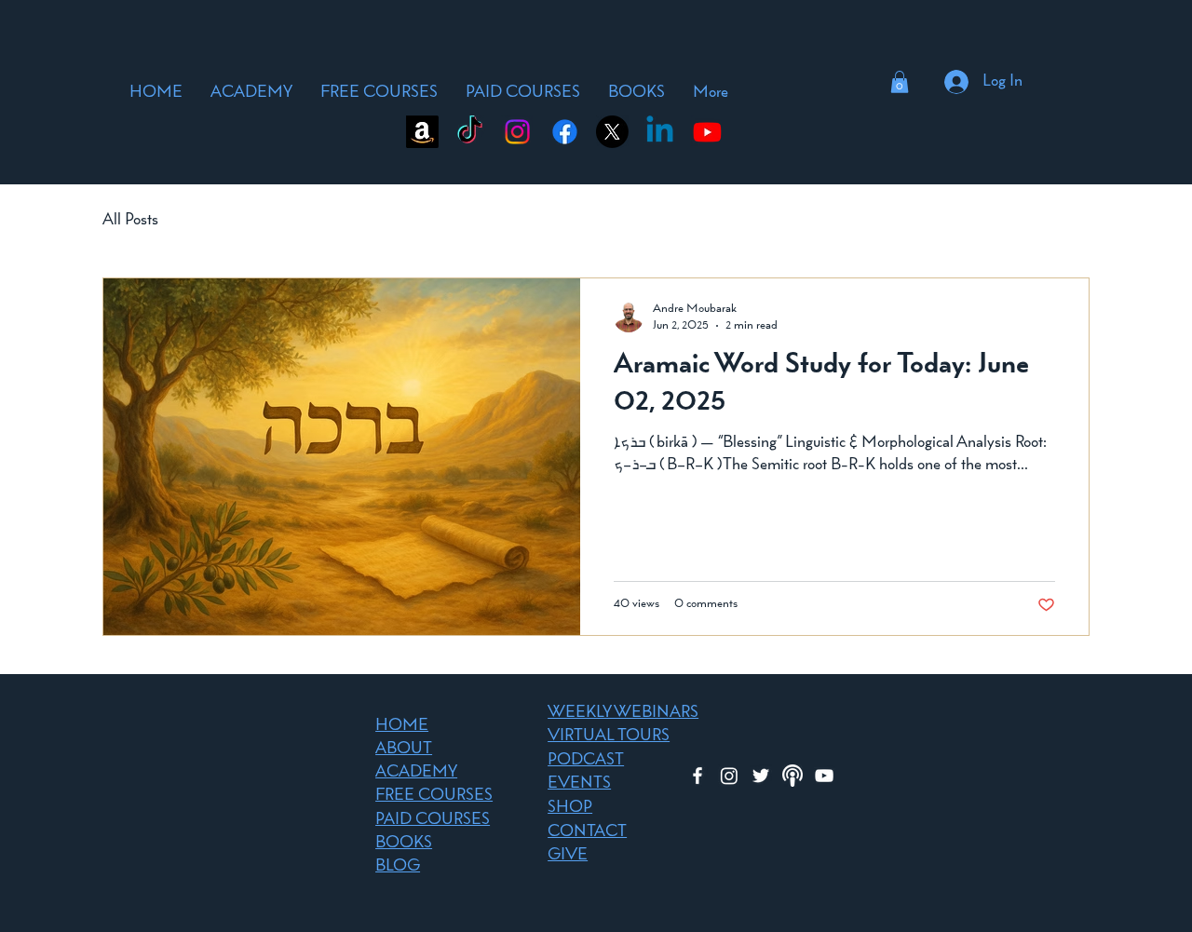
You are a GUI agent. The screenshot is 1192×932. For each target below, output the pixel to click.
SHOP (570, 808)
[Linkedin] (659, 131)
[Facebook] (565, 131)
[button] (899, 82)
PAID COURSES (432, 820)
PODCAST (586, 760)
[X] (612, 131)
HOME (401, 726)
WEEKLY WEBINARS (623, 713)
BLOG (397, 866)
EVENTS (579, 784)
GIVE (568, 855)
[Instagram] (517, 131)
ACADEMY (416, 772)
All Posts (130, 220)
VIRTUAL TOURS (609, 736)
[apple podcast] (792, 775)
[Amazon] (422, 131)
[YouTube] (824, 775)
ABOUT (403, 749)
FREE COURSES (434, 796)
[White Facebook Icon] (697, 775)
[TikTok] (470, 131)
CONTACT (587, 832)
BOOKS (403, 843)
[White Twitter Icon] (761, 775)
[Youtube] (707, 131)
